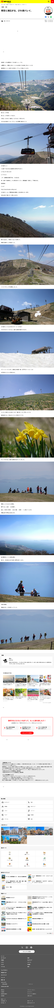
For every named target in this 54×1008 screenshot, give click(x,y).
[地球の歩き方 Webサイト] (6, 1)
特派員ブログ (12, 4)
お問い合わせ (29, 995)
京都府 (7, 4)
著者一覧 (3, 979)
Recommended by (45, 702)
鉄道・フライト (27, 866)
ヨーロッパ (6, 802)
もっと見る (49, 933)
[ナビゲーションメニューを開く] (52, 1)
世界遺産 (27, 860)
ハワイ (5, 810)
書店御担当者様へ (4, 993)
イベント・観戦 (9, 860)
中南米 (5, 806)
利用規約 (2, 991)
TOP (2, 4)
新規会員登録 (4, 984)
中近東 (32, 814)
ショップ (44, 866)
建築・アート (27, 854)
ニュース (3, 977)
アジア (5, 814)
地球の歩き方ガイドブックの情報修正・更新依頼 (13, 772)
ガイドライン (29, 991)
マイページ (31, 984)
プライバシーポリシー (31, 989)
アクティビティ (9, 866)
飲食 (9, 854)
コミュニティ (4, 982)
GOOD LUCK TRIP (5, 986)
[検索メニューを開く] (49, 2)
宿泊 (44, 854)
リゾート (32, 810)
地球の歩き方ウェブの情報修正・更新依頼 (12, 771)
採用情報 (2, 995)
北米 (32, 802)
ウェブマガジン (4, 970)
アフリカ (6, 819)
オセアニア (33, 806)
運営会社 (2, 989)
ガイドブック (4, 975)
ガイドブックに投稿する (31, 993)
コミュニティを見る (27, 733)
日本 (4, 4)
